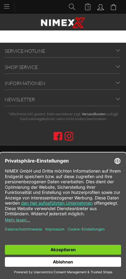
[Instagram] (69, 137)
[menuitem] (9, 6)
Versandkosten (94, 114)
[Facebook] (59, 137)
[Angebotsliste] (85, 6)
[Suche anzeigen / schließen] (70, 6)
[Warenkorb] (114, 6)
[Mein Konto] (100, 6)
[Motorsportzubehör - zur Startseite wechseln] (63, 22)
